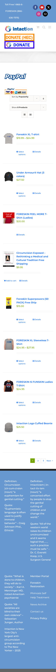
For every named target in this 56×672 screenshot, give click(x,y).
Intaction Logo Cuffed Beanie (34, 423)
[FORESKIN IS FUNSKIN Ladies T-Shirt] (8, 386)
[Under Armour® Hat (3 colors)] (8, 176)
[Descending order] (43, 98)
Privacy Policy (38, 618)
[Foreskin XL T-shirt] (8, 138)
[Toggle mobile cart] (37, 27)
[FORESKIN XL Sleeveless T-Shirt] (8, 344)
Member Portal (39, 576)
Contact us (36, 611)
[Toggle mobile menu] (50, 27)
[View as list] (30, 115)
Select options (22, 153)
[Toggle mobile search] (43, 27)
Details (38, 152)
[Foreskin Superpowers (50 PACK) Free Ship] (8, 303)
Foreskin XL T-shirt (27, 134)
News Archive (38, 604)
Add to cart (11, 281)
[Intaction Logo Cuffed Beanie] (8, 427)
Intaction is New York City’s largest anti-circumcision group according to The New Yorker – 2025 (14, 640)
